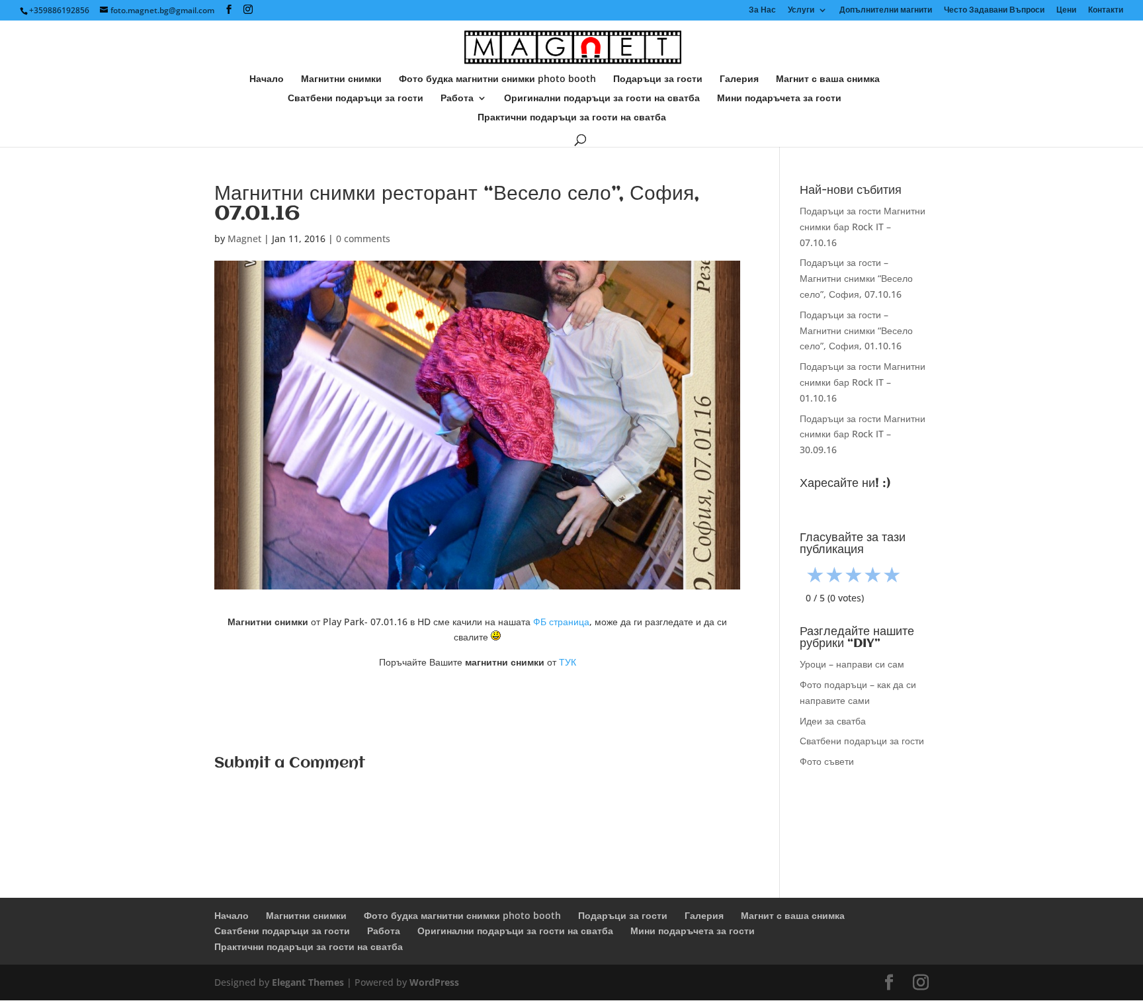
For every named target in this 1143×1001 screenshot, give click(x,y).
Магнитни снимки (341, 79)
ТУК (567, 662)
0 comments (363, 238)
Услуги (801, 10)
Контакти (1105, 10)
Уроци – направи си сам (852, 664)
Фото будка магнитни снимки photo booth (497, 79)
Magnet (244, 238)
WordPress (434, 982)
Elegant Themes (308, 982)
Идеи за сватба (833, 721)
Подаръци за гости (657, 79)
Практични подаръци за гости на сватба (572, 117)
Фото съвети (827, 761)
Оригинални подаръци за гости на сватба (602, 98)
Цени (1066, 10)
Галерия (739, 79)
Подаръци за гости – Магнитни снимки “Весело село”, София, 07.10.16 (856, 278)
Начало (266, 79)
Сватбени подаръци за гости (355, 98)
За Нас (762, 10)
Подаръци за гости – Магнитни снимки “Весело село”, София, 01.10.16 (856, 330)
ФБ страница (561, 621)
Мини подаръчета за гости (779, 98)
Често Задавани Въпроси (994, 10)
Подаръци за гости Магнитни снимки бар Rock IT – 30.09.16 (862, 434)
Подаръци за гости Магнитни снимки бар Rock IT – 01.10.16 (862, 382)
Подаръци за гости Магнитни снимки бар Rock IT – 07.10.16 (862, 226)
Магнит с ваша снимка (828, 79)
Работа (457, 98)
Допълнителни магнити (885, 10)
